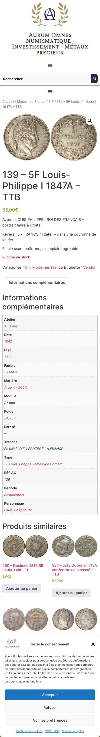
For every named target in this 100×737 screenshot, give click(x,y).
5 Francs (11, 372)
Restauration (14, 495)
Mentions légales (73, 731)
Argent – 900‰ (16, 387)
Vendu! (89, 267)
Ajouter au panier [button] (22, 588)
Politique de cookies (29, 731)
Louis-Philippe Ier (17, 510)
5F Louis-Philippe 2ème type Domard (33, 464)
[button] (93, 644)
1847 (8, 341)
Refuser (50, 707)
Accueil (8, 101)
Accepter (50, 694)
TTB (7, 357)
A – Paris (11, 326)
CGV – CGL (52, 731)
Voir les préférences (50, 720)
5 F (51, 101)
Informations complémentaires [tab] (37, 282)
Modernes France (31, 101)
